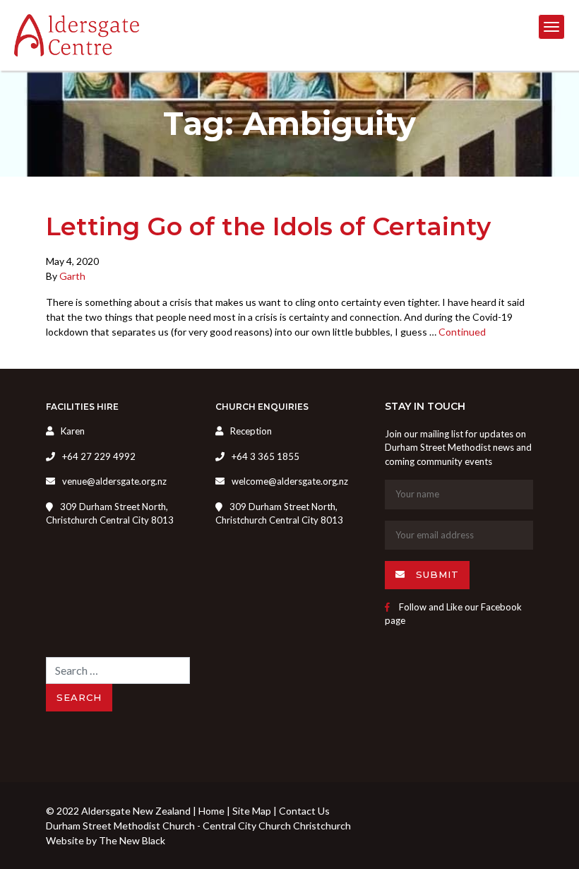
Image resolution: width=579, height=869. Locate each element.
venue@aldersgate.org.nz (114, 481)
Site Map (251, 811)
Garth (72, 276)
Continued (462, 332)
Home (211, 811)
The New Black (132, 840)
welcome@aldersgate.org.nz (290, 481)
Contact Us (304, 811)
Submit (435, 574)
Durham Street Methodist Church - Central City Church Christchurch (198, 826)
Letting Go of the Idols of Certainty (268, 226)
